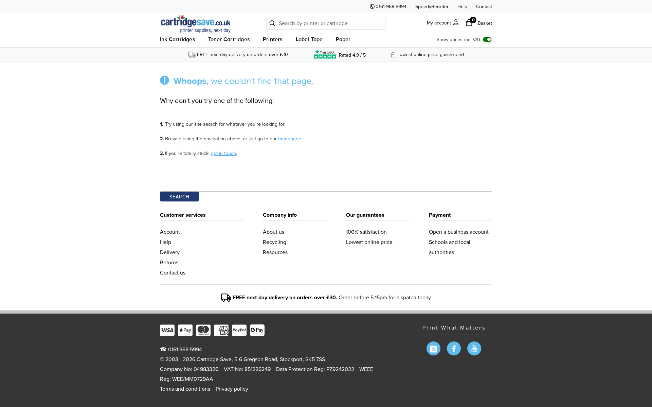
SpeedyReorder (432, 6)
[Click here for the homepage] (197, 23)
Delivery (170, 252)
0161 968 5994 (391, 6)
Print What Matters (454, 327)
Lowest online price (369, 242)
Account (170, 231)
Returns (169, 262)
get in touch (223, 153)
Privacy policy (232, 388)
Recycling (274, 242)
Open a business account (459, 231)
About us (273, 231)
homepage (289, 138)
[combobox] (326, 23)
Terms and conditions (185, 388)
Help (462, 6)
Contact (484, 6)
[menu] (255, 41)
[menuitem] (177, 41)
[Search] (272, 23)
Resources (275, 252)
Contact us (172, 272)
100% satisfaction (366, 231)
